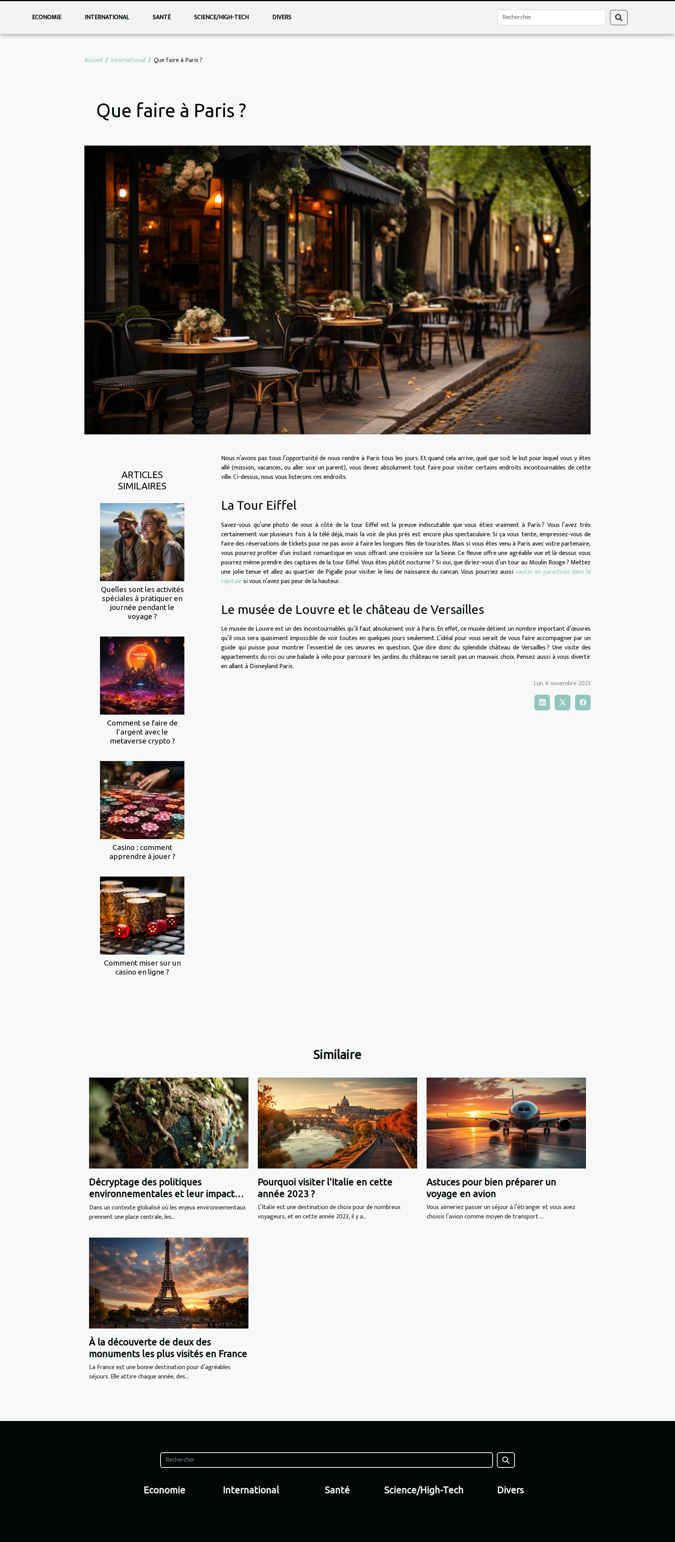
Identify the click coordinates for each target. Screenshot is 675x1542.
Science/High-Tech (221, 17)
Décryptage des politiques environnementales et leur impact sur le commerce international (162, 1194)
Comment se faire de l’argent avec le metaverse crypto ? (142, 732)
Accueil (93, 60)
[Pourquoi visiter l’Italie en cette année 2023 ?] (337, 1122)
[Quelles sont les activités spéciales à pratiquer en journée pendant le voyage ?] (142, 542)
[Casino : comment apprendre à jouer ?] (142, 800)
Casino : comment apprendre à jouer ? (142, 852)
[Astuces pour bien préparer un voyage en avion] (506, 1122)
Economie (46, 17)
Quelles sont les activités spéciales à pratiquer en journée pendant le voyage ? (142, 603)
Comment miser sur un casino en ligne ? (142, 967)
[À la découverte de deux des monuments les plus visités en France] (168, 1282)
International (107, 17)
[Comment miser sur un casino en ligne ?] (142, 915)
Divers (281, 17)
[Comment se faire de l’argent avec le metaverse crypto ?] (142, 675)
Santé (162, 17)
